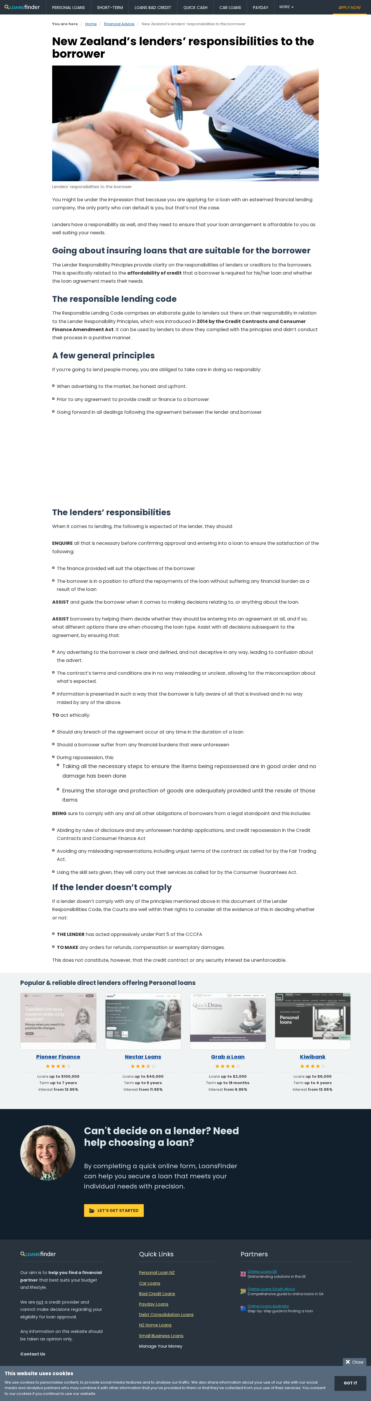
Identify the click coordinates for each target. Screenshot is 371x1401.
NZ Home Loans (155, 1325)
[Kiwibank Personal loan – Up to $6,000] (313, 1021)
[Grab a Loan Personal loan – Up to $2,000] (228, 1021)
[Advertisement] (185, 461)
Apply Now (350, 7)
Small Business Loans (161, 1336)
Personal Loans (68, 7)
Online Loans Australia (268, 1306)
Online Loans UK (262, 1271)
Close (356, 1362)
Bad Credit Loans (157, 1294)
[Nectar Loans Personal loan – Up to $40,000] (143, 1021)
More (285, 7)
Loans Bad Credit (153, 7)
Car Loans (230, 7)
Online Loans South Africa (271, 1288)
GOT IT (350, 1383)
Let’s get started (118, 1210)
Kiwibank (312, 1057)
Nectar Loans (143, 1057)
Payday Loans (153, 1304)
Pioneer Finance (58, 1057)
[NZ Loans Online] (22, 7)
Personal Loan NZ (157, 1272)
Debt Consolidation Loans (166, 1314)
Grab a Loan (228, 1057)
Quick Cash (195, 7)
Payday (260, 7)
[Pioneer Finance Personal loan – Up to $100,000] (58, 1021)
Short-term (110, 7)
